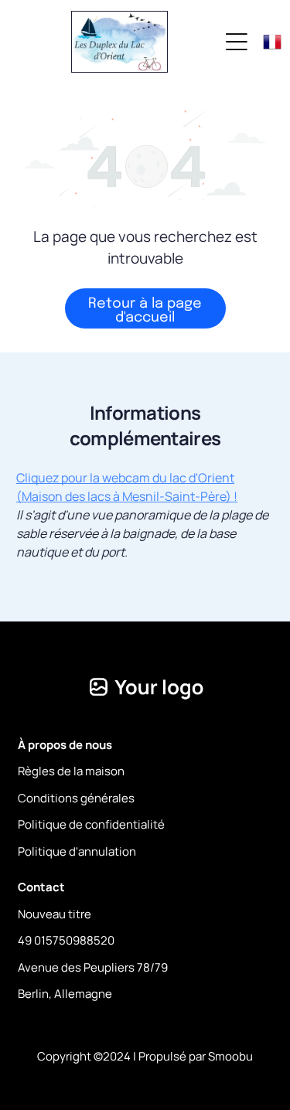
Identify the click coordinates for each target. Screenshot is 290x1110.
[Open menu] (236, 41)
